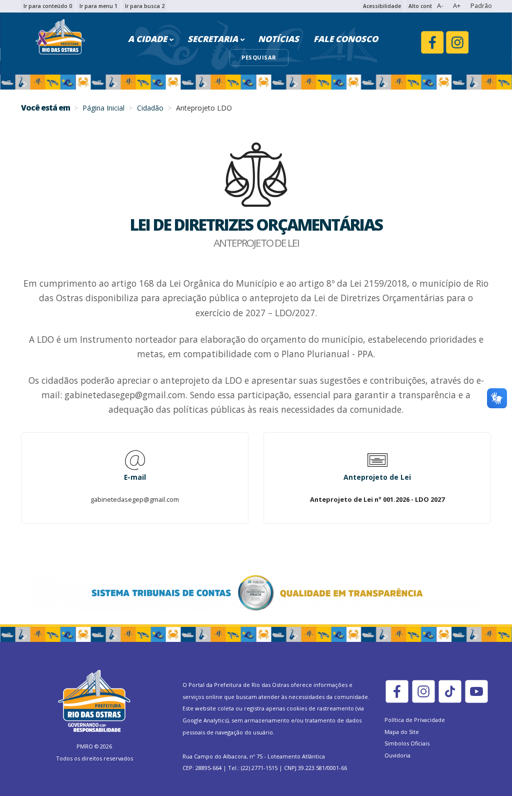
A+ (456, 5)
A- (440, 5)
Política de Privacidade (414, 719)
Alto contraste (427, 6)
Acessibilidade (382, 6)
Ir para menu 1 (99, 6)
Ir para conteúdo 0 (48, 6)
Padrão (481, 5)
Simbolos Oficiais (407, 743)
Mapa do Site (401, 731)
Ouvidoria (397, 755)
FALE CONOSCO (346, 39)
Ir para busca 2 (144, 6)
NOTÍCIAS (278, 39)
